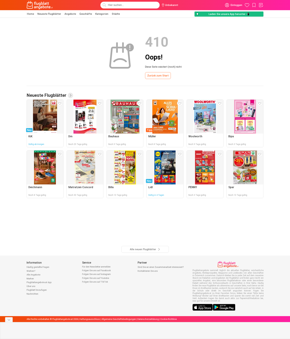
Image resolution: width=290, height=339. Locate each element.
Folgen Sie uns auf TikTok (95, 282)
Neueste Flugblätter (49, 13)
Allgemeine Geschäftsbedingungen (118, 319)
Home (30, 13)
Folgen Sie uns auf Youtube (95, 278)
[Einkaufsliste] (261, 5)
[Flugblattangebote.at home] (40, 5)
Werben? (31, 271)
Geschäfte (85, 13)
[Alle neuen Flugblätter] (70, 95)
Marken (30, 278)
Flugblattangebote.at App (39, 282)
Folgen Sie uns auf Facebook (96, 270)
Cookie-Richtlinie (168, 319)
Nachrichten (32, 294)
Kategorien (101, 13)
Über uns (31, 286)
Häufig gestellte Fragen (38, 267)
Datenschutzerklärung (148, 319)
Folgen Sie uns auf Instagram (96, 274)
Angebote (70, 13)
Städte (116, 13)
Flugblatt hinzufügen (37, 290)
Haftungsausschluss (90, 319)
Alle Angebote (33, 274)
